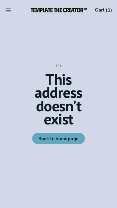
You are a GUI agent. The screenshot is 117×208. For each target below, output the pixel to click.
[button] (8, 10)
